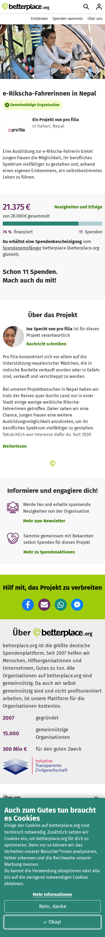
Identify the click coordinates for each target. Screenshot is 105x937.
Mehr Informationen (52, 894)
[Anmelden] (99, 6)
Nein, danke (52, 906)
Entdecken (39, 18)
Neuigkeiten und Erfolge (78, 206)
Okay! (54, 922)
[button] (28, 605)
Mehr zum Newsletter (44, 520)
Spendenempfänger (22, 248)
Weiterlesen (15, 446)
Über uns (95, 18)
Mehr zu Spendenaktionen (49, 552)
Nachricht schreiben (46, 343)
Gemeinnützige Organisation (35, 105)
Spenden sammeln (67, 18)
